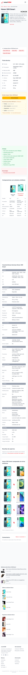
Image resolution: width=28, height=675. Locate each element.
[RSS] (7, 655)
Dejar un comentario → (21, 536)
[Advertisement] (14, 130)
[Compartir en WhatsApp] (7, 11)
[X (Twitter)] (1, 655)
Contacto (17, 660)
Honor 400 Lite (6, 50)
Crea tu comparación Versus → (8, 530)
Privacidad (17, 661)
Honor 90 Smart (6, 53)
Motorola (3, 665)
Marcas (5, 6)
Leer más (12, 24)
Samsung (3, 660)
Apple (2, 661)
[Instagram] (3, 655)
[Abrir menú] (25, 2)
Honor (9, 6)
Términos (17, 663)
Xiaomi (2, 663)
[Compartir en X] (6, 11)
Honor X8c (14, 50)
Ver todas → (3, 667)
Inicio (2, 6)
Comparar (21, 195)
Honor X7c (21, 50)
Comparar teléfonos (19, 648)
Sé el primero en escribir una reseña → (16, 453)
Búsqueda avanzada (19, 650)
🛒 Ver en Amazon (14, 97)
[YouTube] (5, 655)
